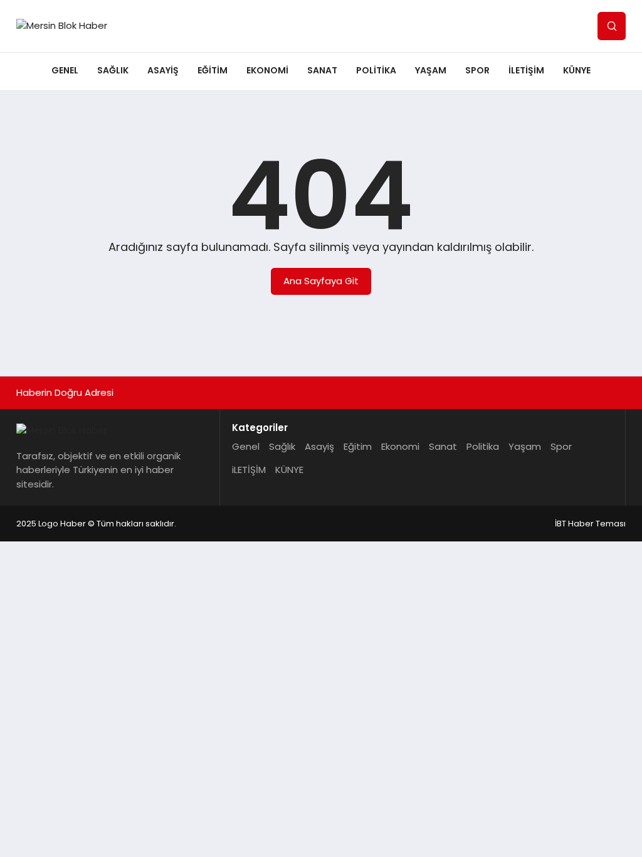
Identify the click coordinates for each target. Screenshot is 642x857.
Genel (64, 70)
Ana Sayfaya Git (321, 280)
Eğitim (212, 70)
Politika (376, 70)
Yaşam (430, 70)
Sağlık (113, 70)
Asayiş (163, 70)
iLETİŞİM (526, 70)
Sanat (322, 70)
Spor (477, 70)
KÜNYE (577, 70)
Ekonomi (267, 70)
